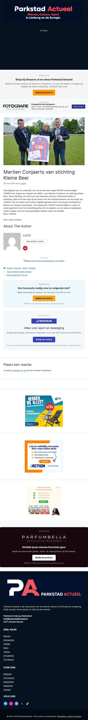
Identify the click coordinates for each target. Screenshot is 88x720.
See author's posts (35, 241)
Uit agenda (8, 656)
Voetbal (32, 268)
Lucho (27, 235)
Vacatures (8, 686)
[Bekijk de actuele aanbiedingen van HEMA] (44, 261)
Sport (24, 268)
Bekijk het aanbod (44, 339)
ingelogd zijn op (18, 370)
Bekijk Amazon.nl (44, 92)
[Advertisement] (44, 52)
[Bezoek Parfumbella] (44, 538)
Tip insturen (8, 678)
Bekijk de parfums (44, 557)
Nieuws (17, 268)
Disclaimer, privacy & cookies (69, 716)
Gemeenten (8, 640)
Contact (7, 690)
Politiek (6, 644)
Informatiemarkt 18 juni (17, 275)
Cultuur (10, 268)
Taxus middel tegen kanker (19, 272)
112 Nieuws (8, 659)
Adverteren (8, 682)
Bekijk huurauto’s (44, 298)
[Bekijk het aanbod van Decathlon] (44, 321)
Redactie (7, 674)
